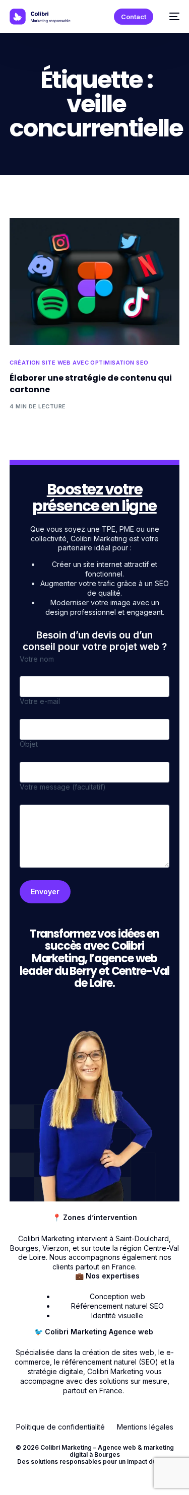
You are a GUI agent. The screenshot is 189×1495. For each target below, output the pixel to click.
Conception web (117, 1296)
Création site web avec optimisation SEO (79, 363)
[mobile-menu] (171, 17)
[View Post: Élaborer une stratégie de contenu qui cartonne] (94, 281)
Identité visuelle (117, 1315)
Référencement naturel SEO (117, 1306)
